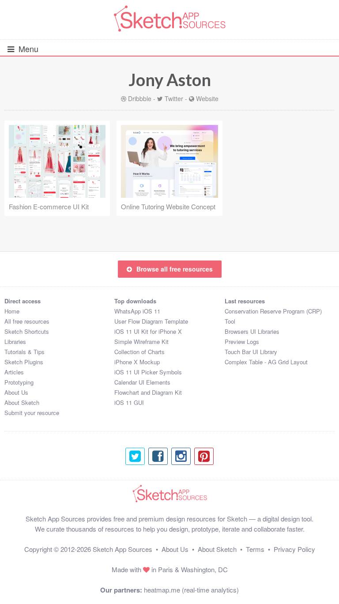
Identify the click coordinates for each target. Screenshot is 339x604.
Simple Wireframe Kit (141, 341)
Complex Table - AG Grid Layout (266, 362)
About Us (16, 392)
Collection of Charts (139, 351)
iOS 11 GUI (129, 402)
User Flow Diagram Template (151, 321)
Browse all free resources (174, 268)
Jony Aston (169, 79)
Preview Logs (242, 341)
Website (207, 98)
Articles (14, 372)
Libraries (15, 341)
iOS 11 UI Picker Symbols (148, 372)
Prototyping (19, 382)
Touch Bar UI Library (251, 351)
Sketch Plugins (23, 362)
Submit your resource (31, 412)
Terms (255, 549)
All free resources (26, 321)
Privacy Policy (294, 549)
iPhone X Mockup (137, 362)
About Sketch (21, 402)
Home (11, 311)
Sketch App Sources (122, 549)
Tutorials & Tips (24, 351)
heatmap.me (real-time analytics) (191, 589)
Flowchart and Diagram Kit (148, 392)
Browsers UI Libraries (252, 331)
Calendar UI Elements (142, 382)
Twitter (174, 98)
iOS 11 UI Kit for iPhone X (148, 331)
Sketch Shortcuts (26, 331)
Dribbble (139, 98)
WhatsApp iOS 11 (137, 311)
